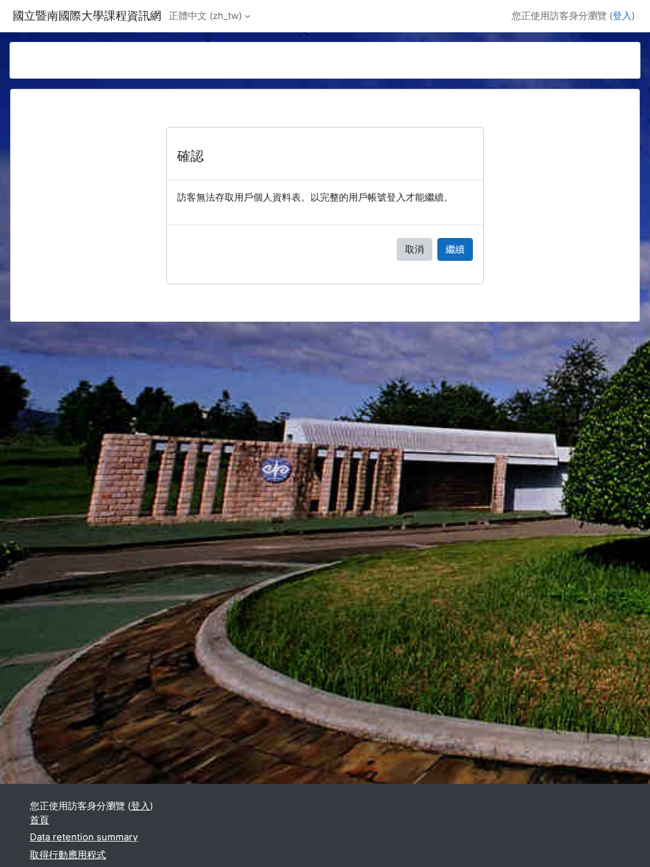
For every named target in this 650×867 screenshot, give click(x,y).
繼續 (455, 249)
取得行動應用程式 (68, 855)
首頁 (39, 820)
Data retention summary (84, 837)
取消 (414, 249)
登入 (622, 16)
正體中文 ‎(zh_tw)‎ (205, 16)
